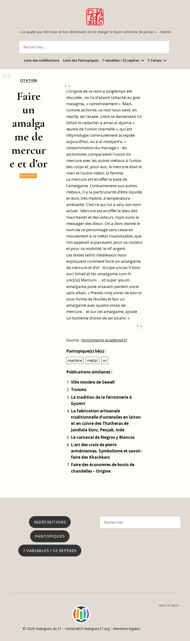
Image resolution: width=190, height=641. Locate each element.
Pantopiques (50, 536)
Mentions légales (126, 628)
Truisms (78, 389)
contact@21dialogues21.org (87, 628)
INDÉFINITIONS (50, 522)
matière (28, 176)
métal (92, 360)
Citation (28, 80)
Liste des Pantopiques (80, 61)
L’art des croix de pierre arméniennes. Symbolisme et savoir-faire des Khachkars (106, 451)
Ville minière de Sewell (93, 382)
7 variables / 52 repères (120, 61)
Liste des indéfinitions (41, 61)
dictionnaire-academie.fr (104, 340)
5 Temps (155, 61)
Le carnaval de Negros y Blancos (103, 437)
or (105, 360)
